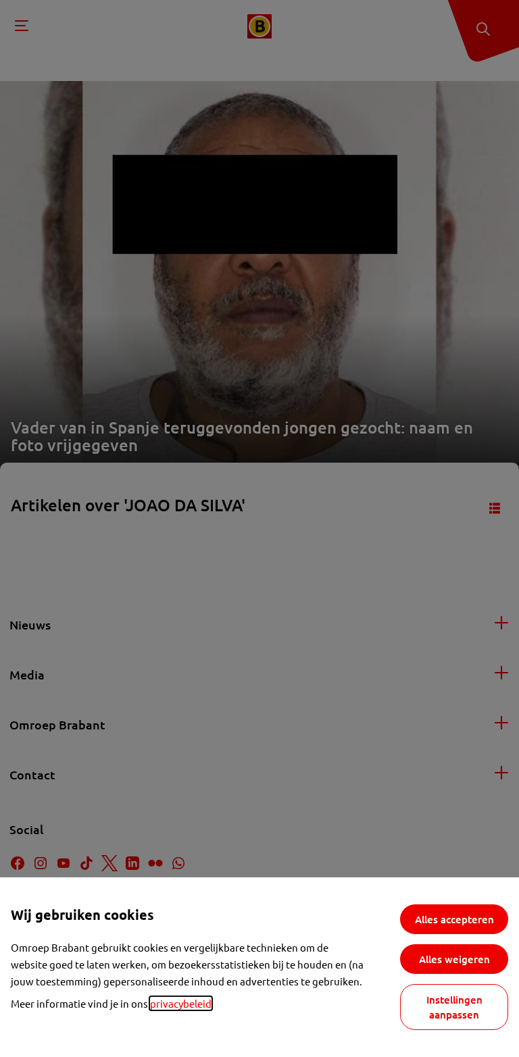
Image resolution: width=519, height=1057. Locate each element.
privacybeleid (181, 1003)
